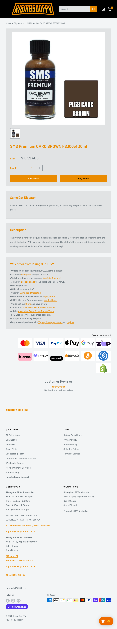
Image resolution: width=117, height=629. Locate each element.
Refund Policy (70, 444)
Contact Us (11, 439)
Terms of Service (71, 453)
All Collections (13, 435)
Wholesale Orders (15, 463)
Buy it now (83, 178)
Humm (59, 322)
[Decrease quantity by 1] (24, 168)
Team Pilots (11, 449)
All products (19, 23)
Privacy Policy (70, 439)
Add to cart (33, 178)
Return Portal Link (72, 435)
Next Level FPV (47, 307)
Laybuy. (70, 322)
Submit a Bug (12, 472)
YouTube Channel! (52, 278)
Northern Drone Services (18, 467)
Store (28, 303)
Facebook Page (27, 281)
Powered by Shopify (14, 620)
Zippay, (42, 322)
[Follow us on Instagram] (13, 600)
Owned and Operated (30, 292)
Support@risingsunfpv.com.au (21, 531)
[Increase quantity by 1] (39, 168)
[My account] (103, 9)
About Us (10, 444)
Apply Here (49, 296)
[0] (109, 9)
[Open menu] (7, 9)
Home (8, 23)
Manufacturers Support (17, 476)
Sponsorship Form (15, 453)
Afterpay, (51, 322)
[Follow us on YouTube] (19, 600)
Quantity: (14, 167)
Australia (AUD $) (14, 588)
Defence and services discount (21, 458)
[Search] (93, 9)
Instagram (26, 274)
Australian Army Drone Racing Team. (36, 311)
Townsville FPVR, (31, 307)
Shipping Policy (71, 449)
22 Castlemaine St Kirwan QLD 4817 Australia (28, 525)
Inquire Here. (50, 300)
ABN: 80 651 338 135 (15, 574)
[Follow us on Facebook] (8, 600)
